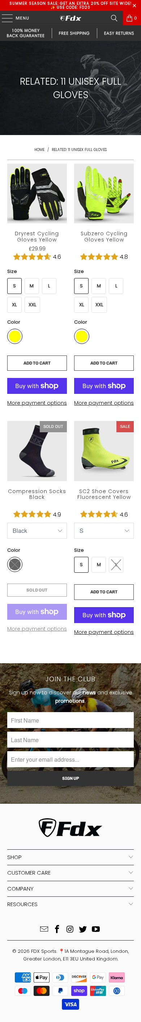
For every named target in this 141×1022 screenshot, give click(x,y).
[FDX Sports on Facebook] (57, 930)
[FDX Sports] (70, 18)
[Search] (114, 18)
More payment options (37, 403)
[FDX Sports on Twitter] (83, 930)
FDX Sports (43, 951)
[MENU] (3, 18)
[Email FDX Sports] (44, 930)
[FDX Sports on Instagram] (70, 930)
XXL (32, 304)
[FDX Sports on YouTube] (96, 930)
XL (14, 304)
